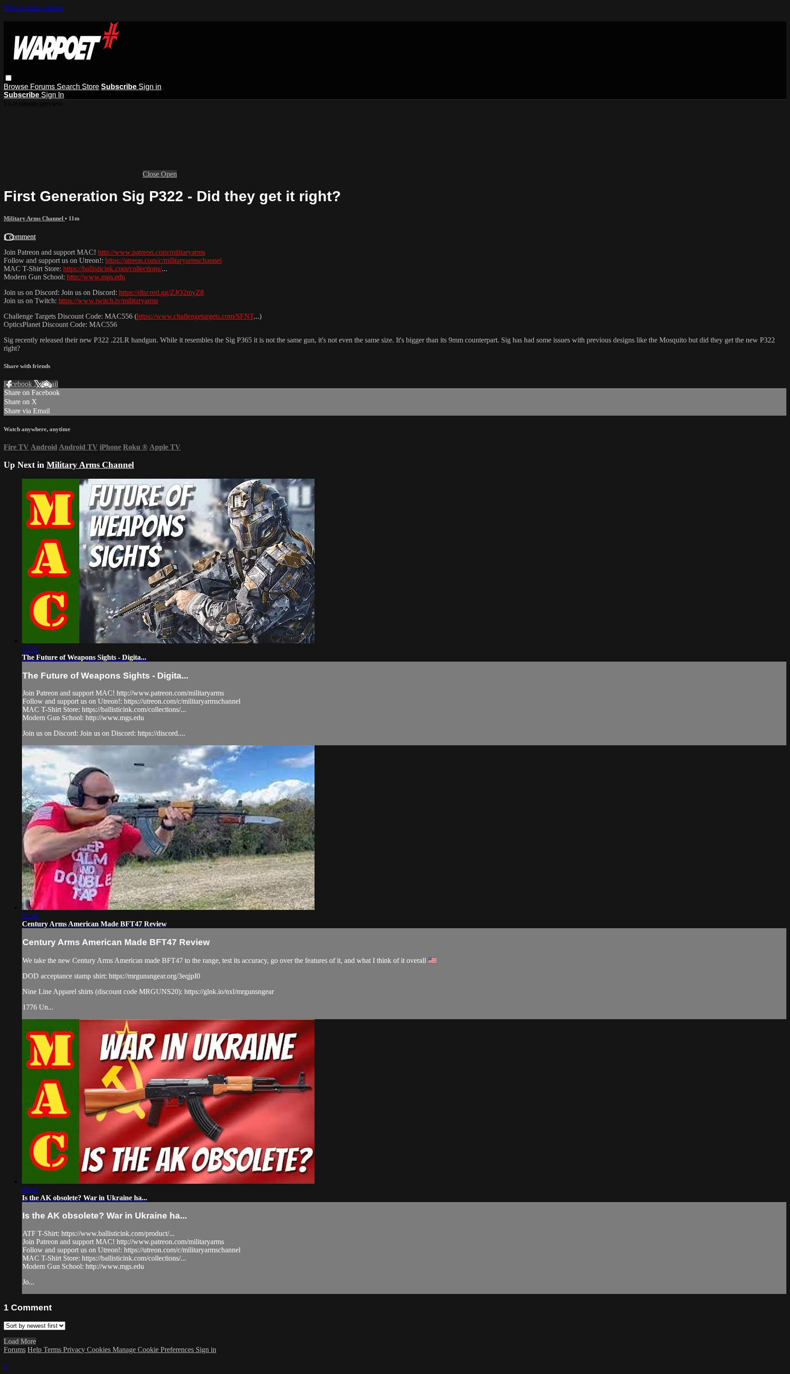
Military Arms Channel (34, 218)
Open (169, 174)
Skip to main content (33, 7)
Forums (43, 87)
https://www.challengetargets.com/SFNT (195, 316)
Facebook (19, 384)
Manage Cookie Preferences (154, 1349)
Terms (53, 1349)
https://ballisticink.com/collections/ (112, 269)
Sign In (52, 95)
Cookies (99, 1349)
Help (35, 1349)
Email (49, 384)
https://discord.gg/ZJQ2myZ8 (161, 292)
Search (69, 87)
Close (152, 174)
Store (90, 87)
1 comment (20, 237)
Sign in (150, 87)
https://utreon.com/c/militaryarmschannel (163, 260)
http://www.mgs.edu (96, 277)
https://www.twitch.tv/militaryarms (108, 301)
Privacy (75, 1349)
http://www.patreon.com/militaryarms (151, 252)
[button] (8, 78)
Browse (17, 87)
